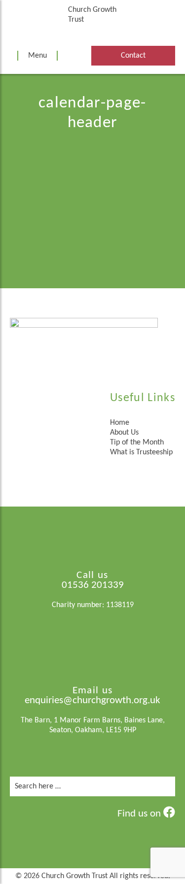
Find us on (140, 814)
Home (119, 423)
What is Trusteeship (141, 452)
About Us (124, 433)
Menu (37, 56)
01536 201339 (93, 585)
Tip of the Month (137, 442)
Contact (133, 56)
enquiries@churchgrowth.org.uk (92, 700)
